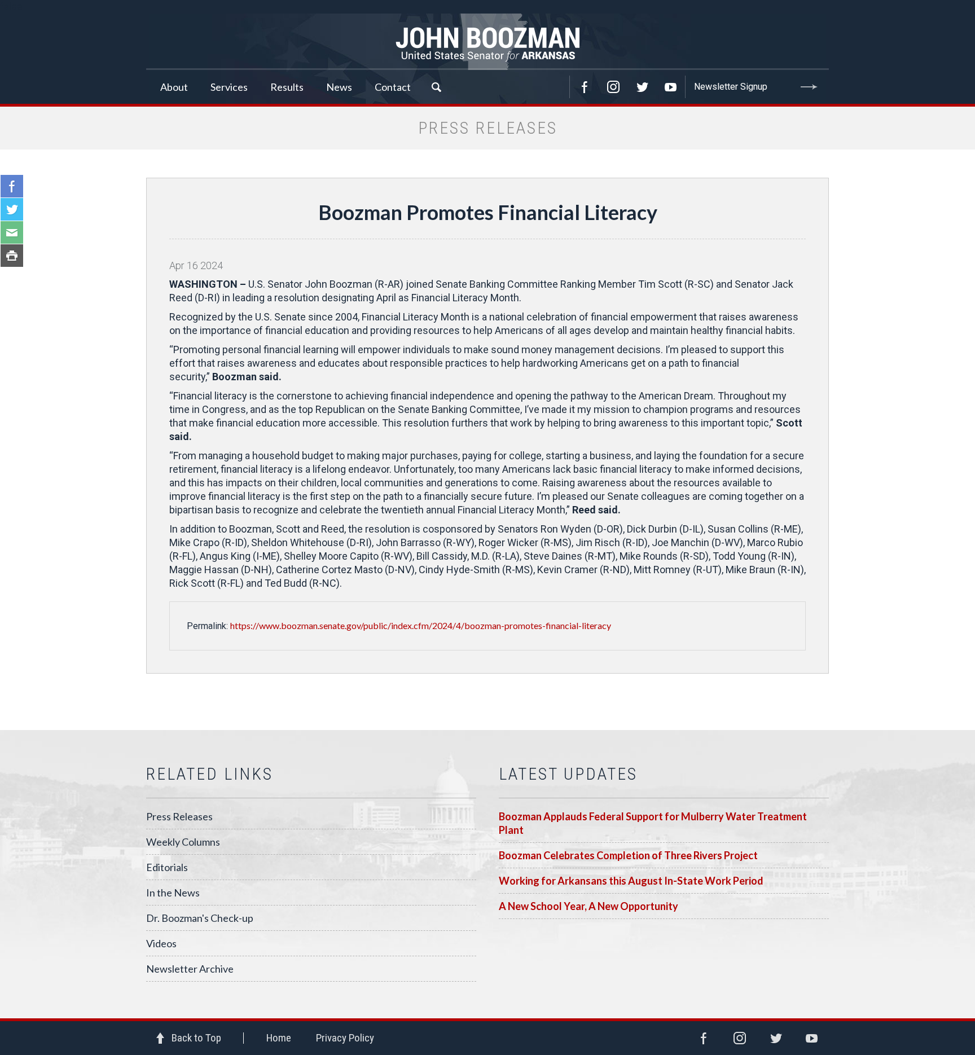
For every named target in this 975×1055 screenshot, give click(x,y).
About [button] (174, 87)
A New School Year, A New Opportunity (588, 906)
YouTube (671, 87)
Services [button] (229, 87)
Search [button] (436, 87)
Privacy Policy (345, 1037)
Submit (809, 87)
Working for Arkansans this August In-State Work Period (631, 880)
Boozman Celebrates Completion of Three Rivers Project (628, 855)
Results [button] (287, 87)
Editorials (167, 867)
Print (12, 255)
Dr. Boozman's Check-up (199, 918)
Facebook (584, 87)
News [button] (339, 87)
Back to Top (196, 1037)
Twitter (642, 87)
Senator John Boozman (487, 42)
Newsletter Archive (190, 968)
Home (278, 1037)
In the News (173, 892)
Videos (161, 943)
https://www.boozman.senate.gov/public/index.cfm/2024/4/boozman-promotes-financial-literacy (420, 625)
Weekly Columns (183, 842)
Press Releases (179, 816)
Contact (393, 87)
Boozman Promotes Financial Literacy (487, 212)
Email (12, 232)
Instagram (613, 87)
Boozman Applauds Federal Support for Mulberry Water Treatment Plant (653, 823)
